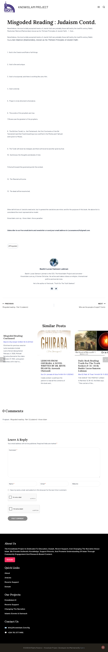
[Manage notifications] (103, 647)
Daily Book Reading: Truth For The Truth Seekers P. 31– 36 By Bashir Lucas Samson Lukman (89, 365)
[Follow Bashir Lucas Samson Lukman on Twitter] (56, 288)
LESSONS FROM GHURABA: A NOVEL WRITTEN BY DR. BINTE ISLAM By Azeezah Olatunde (53, 365)
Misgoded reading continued (13, 337)
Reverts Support (12, 582)
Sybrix (82, 648)
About (7, 573)
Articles (8, 578)
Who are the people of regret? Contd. (92, 305)
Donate (10, 560)
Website (75, 484)
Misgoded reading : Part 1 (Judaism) (15, 305)
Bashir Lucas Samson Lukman (54, 269)
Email (43, 484)
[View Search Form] (104, 7)
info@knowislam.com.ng (19, 628)
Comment (13, 450)
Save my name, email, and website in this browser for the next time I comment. (38, 490)
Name (11, 484)
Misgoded (12, 246)
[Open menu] (98, 7)
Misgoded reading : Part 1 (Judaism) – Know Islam (28, 419)
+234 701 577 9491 (16, 632)
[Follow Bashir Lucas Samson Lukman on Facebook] (52, 288)
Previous (2, 359)
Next (105, 359)
